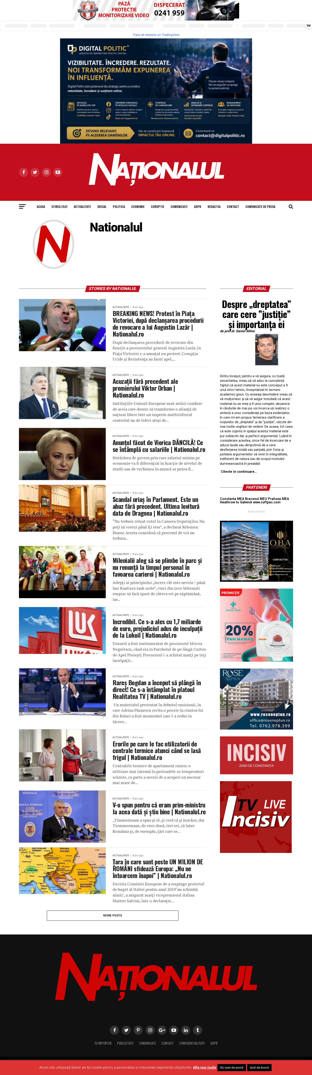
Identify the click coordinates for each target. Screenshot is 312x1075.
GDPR (197, 206)
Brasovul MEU (256, 499)
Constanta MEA (232, 499)
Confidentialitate (192, 1043)
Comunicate (179, 206)
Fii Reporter (103, 1043)
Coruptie (157, 206)
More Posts (112, 915)
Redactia (214, 206)
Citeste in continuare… (239, 472)
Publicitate (125, 1043)
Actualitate (82, 206)
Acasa (41, 206)
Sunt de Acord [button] (259, 1067)
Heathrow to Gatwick (236, 502)
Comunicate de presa (260, 206)
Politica (119, 206)
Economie (138, 206)
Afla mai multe (204, 1067)
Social (101, 206)
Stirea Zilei (59, 206)
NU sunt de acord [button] (231, 1067)
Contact (233, 206)
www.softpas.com (266, 502)
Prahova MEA (278, 499)
